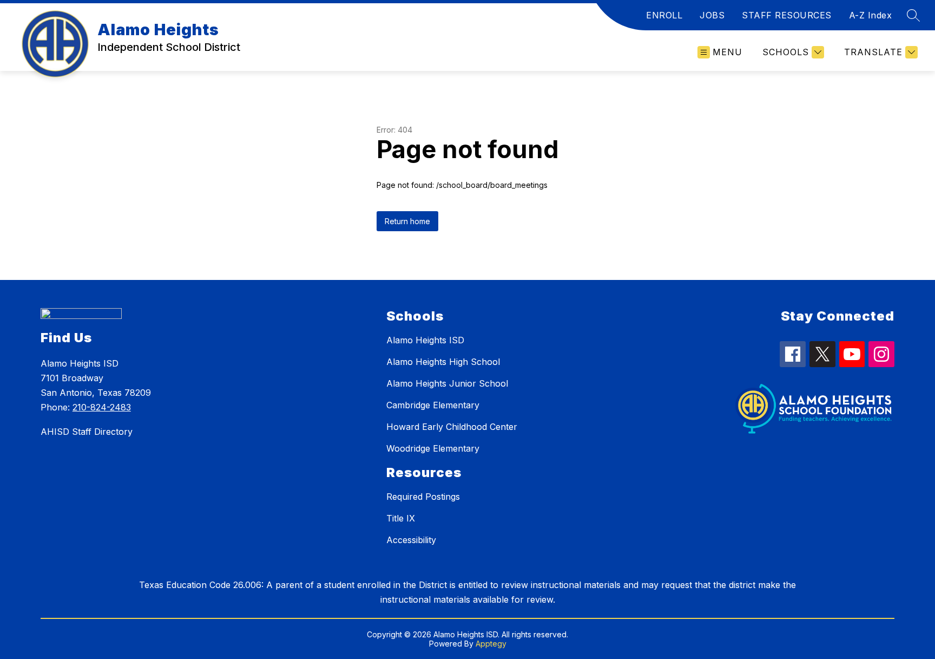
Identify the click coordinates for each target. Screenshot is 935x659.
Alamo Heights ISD (425, 340)
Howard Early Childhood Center (451, 426)
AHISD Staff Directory (87, 431)
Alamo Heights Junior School (447, 383)
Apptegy (491, 643)
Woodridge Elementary (432, 448)
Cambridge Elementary (432, 405)
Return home (407, 221)
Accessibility (411, 539)
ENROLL (664, 15)
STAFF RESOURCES (787, 15)
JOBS (712, 15)
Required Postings (423, 496)
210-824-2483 (102, 407)
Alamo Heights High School (443, 361)
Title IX (400, 518)
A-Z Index (870, 15)
